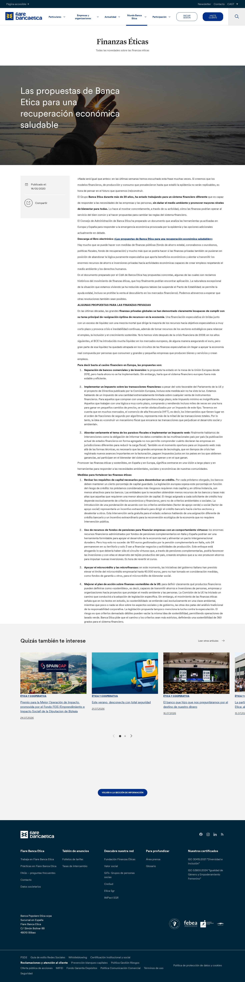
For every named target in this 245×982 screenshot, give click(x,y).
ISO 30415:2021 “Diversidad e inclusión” (205, 861)
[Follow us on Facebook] (201, 834)
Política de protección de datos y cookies (197, 965)
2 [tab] (124, 736)
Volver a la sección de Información (122, 792)
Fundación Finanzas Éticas (119, 859)
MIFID (59, 968)
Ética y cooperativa (33, 695)
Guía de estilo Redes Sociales (47, 957)
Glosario (151, 866)
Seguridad (26, 973)
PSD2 (23, 957)
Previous (113, 735)
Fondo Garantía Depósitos (81, 968)
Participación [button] (159, 16)
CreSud (108, 884)
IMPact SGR (111, 897)
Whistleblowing (77, 957)
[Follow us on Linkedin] (215, 834)
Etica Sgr (109, 890)
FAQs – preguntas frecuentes (37, 873)
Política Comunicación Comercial (120, 968)
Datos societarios (30, 886)
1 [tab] (119, 736)
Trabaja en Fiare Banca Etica (37, 859)
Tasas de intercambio (74, 866)
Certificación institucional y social (110, 957)
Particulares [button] (55, 16)
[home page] (23, 16)
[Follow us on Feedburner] (222, 834)
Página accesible (16, 4)
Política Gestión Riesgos (125, 962)
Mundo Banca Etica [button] (134, 17)
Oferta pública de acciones (36, 968)
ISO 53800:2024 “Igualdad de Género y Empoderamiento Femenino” (205, 874)
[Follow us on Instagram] (208, 834)
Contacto (219, 4)
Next (131, 736)
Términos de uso (153, 968)
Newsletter (204, 4)
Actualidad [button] (110, 16)
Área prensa (153, 859)
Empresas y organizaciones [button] (83, 17)
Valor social (111, 866)
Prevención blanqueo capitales (89, 962)
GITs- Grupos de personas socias (119, 875)
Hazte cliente (213, 16)
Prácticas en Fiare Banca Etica (38, 866)
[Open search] (236, 16)
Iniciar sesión (186, 16)
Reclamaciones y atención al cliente (44, 962)
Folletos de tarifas (72, 859)
